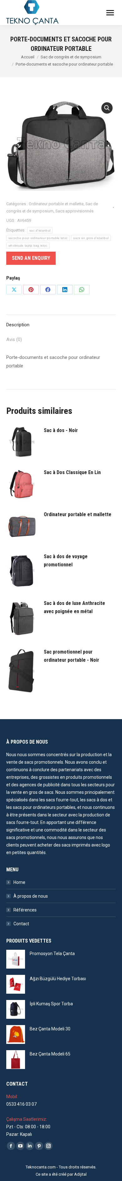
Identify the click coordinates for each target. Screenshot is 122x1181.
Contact (21, 923)
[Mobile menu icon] (110, 12)
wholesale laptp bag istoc (28, 245)
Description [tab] (17, 325)
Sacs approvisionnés (74, 211)
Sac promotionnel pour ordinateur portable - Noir (71, 656)
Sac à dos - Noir (61, 430)
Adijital (80, 1174)
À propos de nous (30, 896)
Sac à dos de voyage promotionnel (66, 560)
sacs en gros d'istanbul (91, 238)
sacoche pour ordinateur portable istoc (38, 238)
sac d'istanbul (39, 230)
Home (19, 882)
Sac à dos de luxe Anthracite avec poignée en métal (74, 607)
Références (25, 909)
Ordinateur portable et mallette (56, 203)
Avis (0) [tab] (14, 339)
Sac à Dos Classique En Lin (72, 472)
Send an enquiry (31, 258)
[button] (107, 108)
